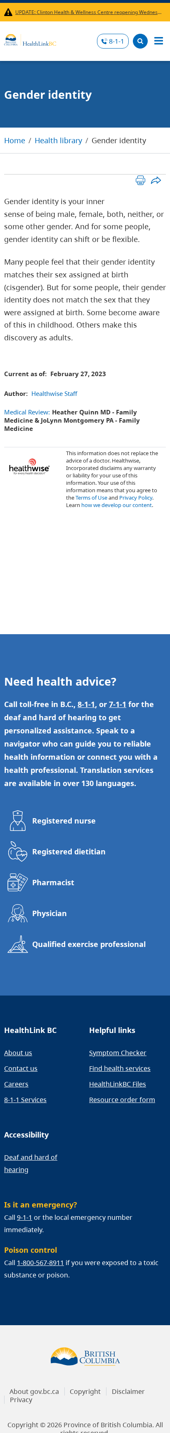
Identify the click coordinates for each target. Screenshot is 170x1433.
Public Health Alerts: (9, 12)
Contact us (21, 1068)
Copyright (85, 1391)
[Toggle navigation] (158, 41)
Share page (156, 180)
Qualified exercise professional (89, 944)
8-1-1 (116, 41)
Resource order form (122, 1099)
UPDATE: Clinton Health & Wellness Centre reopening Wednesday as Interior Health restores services (89, 12)
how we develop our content (116, 505)
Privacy (21, 1400)
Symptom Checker (117, 1052)
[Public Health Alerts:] (9, 12)
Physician (49, 913)
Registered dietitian (69, 851)
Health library (58, 140)
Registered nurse (64, 821)
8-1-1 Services (25, 1099)
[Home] (30, 38)
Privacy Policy (135, 497)
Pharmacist (53, 882)
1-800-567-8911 (40, 1262)
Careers (16, 1084)
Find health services (120, 1068)
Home (14, 140)
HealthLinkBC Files (117, 1084)
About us (18, 1052)
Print (140, 180)
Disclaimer (128, 1391)
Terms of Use (91, 497)
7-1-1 (117, 704)
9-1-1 (24, 1217)
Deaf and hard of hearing (30, 1163)
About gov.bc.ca (34, 1391)
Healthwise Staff (54, 393)
